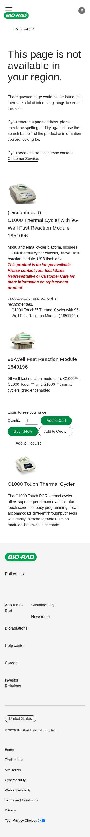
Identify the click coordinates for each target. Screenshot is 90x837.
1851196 (68, 316)
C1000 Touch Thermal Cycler (41, 484)
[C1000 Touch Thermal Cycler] (23, 468)
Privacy (10, 810)
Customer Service (23, 159)
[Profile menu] (65, 10)
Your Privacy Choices (21, 820)
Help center (14, 646)
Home (9, 749)
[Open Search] (55, 10)
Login (13, 412)
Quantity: (14, 420)
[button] (7, 29)
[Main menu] (9, 7)
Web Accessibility (18, 790)
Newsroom (40, 617)
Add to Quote (55, 431)
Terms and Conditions (21, 800)
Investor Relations (13, 683)
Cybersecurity (15, 780)
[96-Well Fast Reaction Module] (23, 343)
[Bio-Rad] (21, 557)
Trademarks (14, 760)
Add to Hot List (28, 443)
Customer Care (55, 276)
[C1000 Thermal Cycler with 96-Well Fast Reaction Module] (23, 196)
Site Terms (13, 770)
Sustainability (42, 605)
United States (20, 719)
